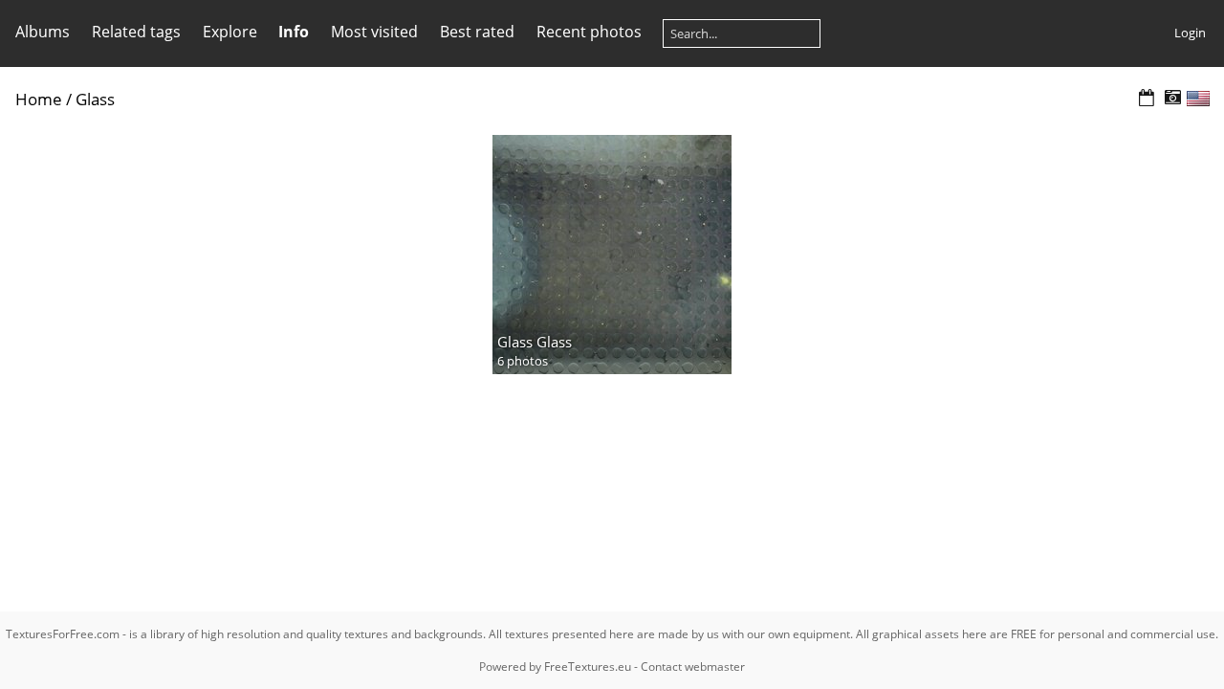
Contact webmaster (693, 666)
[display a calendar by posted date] (1146, 98)
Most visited (374, 31)
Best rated (477, 31)
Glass (95, 99)
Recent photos (589, 31)
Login (1190, 32)
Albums (42, 31)
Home (38, 99)
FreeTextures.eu (587, 666)
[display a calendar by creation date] (1172, 98)
